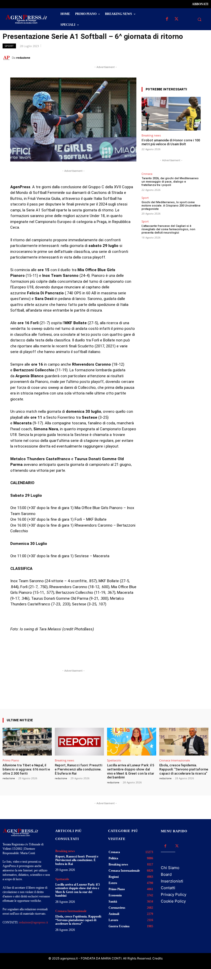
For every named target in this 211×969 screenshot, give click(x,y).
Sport (9, 46)
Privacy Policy (173, 894)
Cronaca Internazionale (174, 760)
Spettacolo (114, 760)
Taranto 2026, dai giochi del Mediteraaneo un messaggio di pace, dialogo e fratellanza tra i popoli (170, 182)
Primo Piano (11, 760)
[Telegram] (203, 57)
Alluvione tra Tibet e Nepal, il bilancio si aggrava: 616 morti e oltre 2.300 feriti (26, 769)
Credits (157, 958)
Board (166, 874)
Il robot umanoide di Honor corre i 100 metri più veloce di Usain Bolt (171, 142)
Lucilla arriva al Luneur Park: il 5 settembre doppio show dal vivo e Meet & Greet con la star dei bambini (130, 771)
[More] (119, 694)
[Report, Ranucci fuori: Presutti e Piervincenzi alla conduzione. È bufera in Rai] (79, 742)
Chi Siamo (170, 867)
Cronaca (147, 173)
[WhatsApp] (179, 57)
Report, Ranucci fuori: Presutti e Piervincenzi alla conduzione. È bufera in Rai (78, 769)
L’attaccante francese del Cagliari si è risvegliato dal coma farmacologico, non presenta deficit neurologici (168, 229)
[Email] (191, 57)
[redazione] (7, 58)
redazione (23, 57)
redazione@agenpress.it (33, 922)
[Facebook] (166, 19)
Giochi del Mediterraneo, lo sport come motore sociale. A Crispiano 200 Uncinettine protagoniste (171, 206)
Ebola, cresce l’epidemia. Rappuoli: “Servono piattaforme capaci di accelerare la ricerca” (183, 769)
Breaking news (151, 135)
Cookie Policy (173, 901)
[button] (199, 19)
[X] (176, 19)
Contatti (168, 887)
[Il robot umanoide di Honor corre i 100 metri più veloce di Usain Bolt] (171, 114)
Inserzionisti (172, 881)
